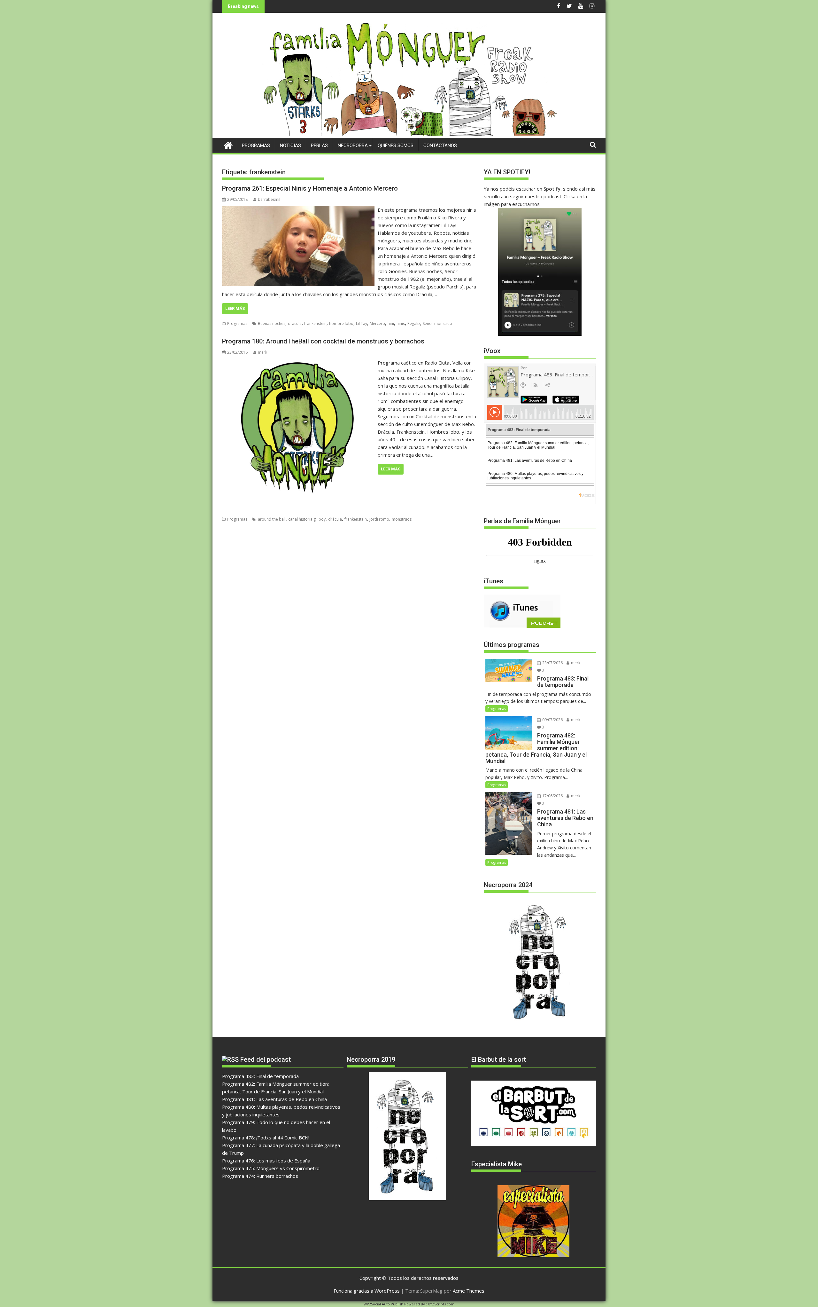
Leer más (235, 308)
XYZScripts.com (441, 1304)
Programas (256, 145)
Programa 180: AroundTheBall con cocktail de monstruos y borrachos (323, 341)
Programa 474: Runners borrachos (260, 1176)
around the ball (272, 519)
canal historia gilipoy (307, 519)
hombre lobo (341, 323)
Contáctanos (440, 145)
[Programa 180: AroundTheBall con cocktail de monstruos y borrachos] (298, 362)
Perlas (319, 145)
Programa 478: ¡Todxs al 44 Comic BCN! (265, 1137)
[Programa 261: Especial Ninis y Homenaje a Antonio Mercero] (298, 210)
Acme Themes (468, 1290)
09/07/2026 (552, 719)
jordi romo (379, 519)
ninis (401, 323)
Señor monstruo (437, 323)
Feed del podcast (265, 1059)
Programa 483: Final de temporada (260, 1076)
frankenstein (315, 323)
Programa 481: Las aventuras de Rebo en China (274, 1099)
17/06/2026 (552, 796)
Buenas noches (271, 323)
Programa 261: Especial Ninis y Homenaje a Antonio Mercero (310, 188)
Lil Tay (361, 323)
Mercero (377, 323)
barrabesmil (269, 199)
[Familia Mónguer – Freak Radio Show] (409, 134)
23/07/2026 (552, 662)
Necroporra (353, 145)
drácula (295, 323)
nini (391, 323)
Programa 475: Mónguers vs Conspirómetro (271, 1168)
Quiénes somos (395, 145)
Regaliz (413, 323)
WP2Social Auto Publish (383, 1304)
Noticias (290, 145)
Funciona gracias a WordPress (367, 1290)
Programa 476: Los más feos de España (266, 1160)
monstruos (402, 519)
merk (262, 352)
